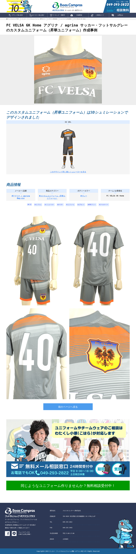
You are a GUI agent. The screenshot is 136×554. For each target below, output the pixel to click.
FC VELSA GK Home (80, 19)
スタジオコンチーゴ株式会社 (72, 510)
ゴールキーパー (104, 204)
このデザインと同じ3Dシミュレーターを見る (68, 172)
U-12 (29, 204)
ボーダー (60, 204)
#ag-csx (21, 198)
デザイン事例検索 (52, 19)
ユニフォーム (70, 204)
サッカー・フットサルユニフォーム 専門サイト (33, 19)
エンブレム (38, 204)
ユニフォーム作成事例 (65, 19)
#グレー (84, 196)
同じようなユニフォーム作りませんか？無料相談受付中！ (68, 486)
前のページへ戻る (68, 406)
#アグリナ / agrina (21, 196)
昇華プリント (92, 204)
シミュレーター (50, 204)
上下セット (81, 204)
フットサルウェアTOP (13, 19)
